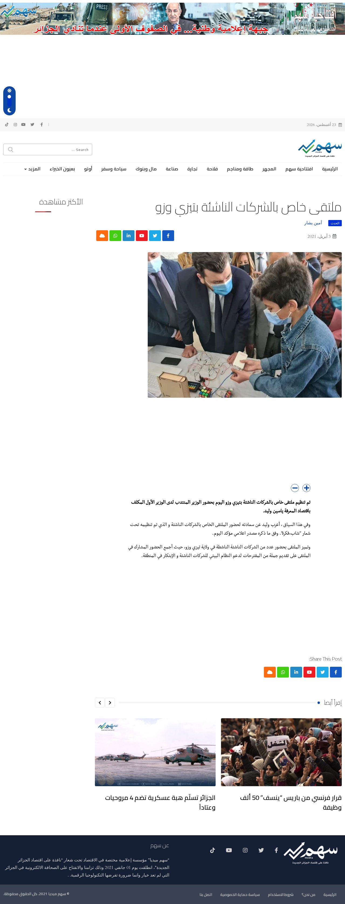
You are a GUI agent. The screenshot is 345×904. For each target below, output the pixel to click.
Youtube (228, 852)
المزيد (34, 168)
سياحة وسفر (113, 168)
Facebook (276, 852)
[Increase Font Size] (306, 488)
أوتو (88, 168)
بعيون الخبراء (62, 168)
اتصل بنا (205, 894)
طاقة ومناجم (240, 168)
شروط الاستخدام (281, 894)
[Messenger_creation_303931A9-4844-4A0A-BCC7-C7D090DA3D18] (172, 18)
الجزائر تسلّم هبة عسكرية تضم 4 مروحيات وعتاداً (160, 802)
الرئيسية (330, 168)
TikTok (212, 852)
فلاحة (212, 168)
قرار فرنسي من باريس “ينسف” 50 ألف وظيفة (291, 802)
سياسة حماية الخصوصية (240, 894)
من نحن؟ (308, 894)
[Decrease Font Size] (295, 488)
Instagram (245, 852)
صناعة (172, 168)
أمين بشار (313, 223)
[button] (110, 702)
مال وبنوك (146, 168)
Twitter (261, 852)
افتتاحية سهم (299, 168)
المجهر (269, 168)
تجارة (192, 168)
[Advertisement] (172, 75)
